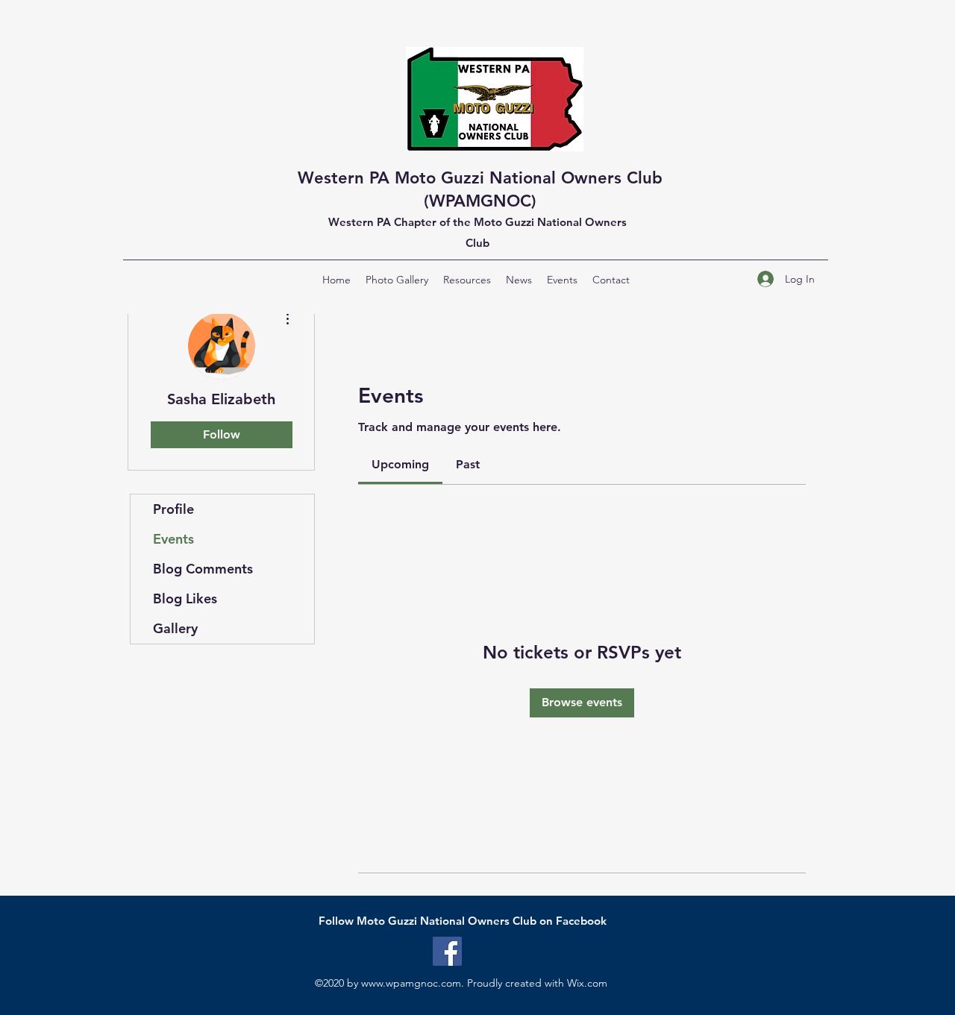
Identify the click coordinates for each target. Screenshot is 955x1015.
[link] (400, 464)
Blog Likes (185, 598)
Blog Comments (203, 568)
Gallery (175, 628)
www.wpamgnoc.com (411, 983)
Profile (173, 509)
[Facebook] (447, 951)
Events (173, 538)
